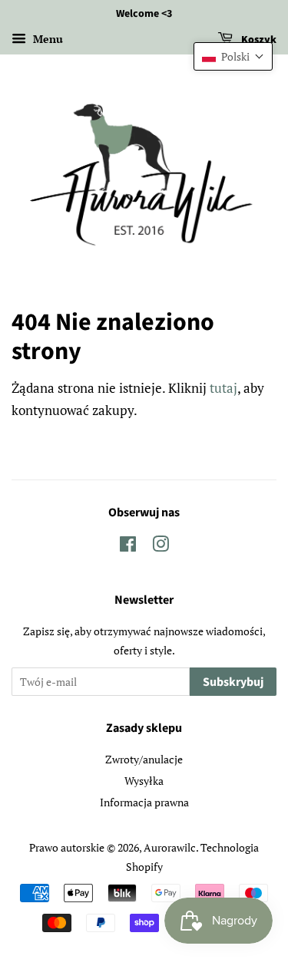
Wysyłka (144, 780)
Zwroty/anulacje (144, 759)
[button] (233, 56)
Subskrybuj (233, 682)
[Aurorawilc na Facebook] (128, 546)
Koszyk (257, 40)
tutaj (223, 388)
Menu (46, 38)
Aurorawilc (170, 847)
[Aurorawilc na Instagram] (160, 546)
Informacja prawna (144, 802)
